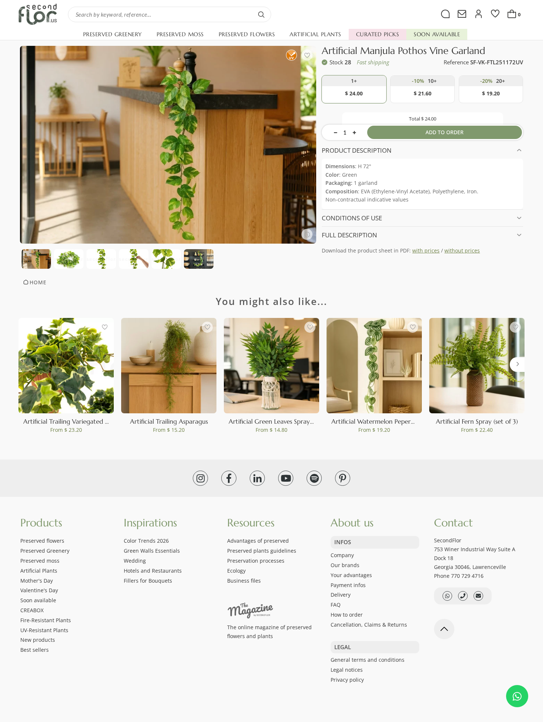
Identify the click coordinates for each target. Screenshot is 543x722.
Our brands (345, 565)
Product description (357, 150)
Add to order (445, 132)
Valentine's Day (39, 590)
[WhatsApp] (517, 696)
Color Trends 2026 (146, 540)
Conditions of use (352, 218)
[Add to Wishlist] (307, 55)
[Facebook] (228, 478)
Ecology (236, 570)
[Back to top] (444, 629)
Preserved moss (39, 560)
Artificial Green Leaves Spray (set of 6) (282, 421)
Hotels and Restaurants (153, 570)
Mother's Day (36, 580)
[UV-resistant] (291, 55)
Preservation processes (255, 560)
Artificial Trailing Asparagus (169, 421)
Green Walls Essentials (152, 550)
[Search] (261, 14)
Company (342, 555)
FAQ (336, 604)
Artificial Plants (38, 570)
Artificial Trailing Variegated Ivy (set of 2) (81, 421)
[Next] (517, 364)
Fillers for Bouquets (148, 580)
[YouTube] (285, 478)
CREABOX (32, 610)
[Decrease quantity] (335, 132)
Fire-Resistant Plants (45, 620)
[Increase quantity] (354, 132)
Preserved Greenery (44, 550)
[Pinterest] (342, 478)
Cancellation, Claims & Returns (369, 624)
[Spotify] (314, 478)
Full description (349, 235)
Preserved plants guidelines (261, 550)
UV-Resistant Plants (44, 630)
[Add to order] (354, 89)
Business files (244, 580)
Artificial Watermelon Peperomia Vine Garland (397, 421)
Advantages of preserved (258, 540)
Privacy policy (347, 679)
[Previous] (25, 364)
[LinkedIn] (257, 478)
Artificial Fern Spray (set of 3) (477, 421)
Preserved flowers (42, 540)
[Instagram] (200, 478)
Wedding (135, 560)
